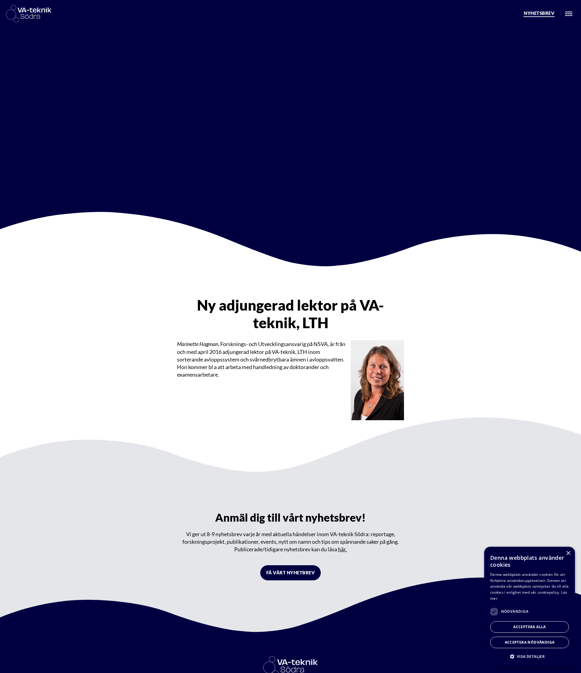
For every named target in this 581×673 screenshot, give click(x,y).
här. (342, 549)
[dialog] (529, 607)
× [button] (568, 553)
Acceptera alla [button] (529, 626)
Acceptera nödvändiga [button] (530, 642)
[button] (529, 656)
